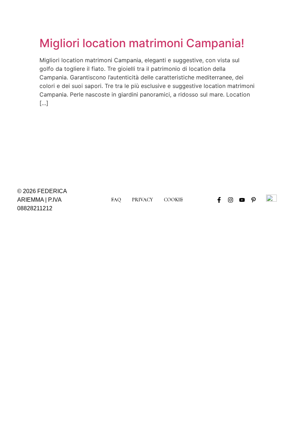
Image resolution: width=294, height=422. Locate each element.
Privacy (142, 200)
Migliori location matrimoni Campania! (141, 43)
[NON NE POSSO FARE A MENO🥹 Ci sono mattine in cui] (130, 142)
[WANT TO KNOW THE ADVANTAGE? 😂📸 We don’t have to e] (65, 142)
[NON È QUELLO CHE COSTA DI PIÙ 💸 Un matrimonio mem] (262, 142)
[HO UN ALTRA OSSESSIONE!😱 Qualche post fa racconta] (32, 142)
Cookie (173, 200)
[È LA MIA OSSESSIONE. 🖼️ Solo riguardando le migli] (229, 142)
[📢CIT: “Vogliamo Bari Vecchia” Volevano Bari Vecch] (98, 142)
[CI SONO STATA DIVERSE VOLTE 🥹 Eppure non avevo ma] (163, 142)
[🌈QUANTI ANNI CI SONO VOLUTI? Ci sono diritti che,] (196, 142)
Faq (116, 200)
